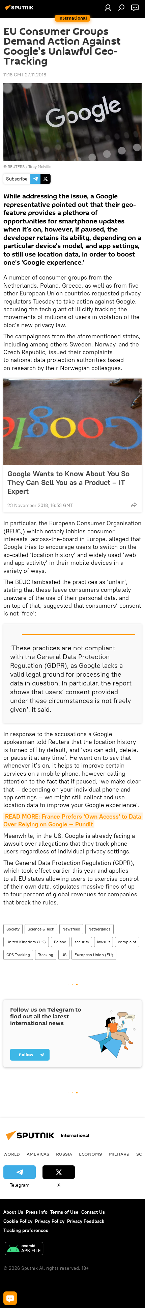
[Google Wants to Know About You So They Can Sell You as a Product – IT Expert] (72, 422)
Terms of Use (64, 1212)
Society (13, 928)
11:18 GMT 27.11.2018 (24, 75)
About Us (13, 1212)
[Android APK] (24, 1249)
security (82, 941)
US (63, 954)
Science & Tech (41, 928)
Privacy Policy (49, 1221)
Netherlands (99, 928)
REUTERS (16, 166)
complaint (127, 941)
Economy (90, 1154)
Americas (38, 1154)
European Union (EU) (94, 954)
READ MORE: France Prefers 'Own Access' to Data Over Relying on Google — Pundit (73, 820)
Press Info (37, 1212)
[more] (134, 504)
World (11, 1154)
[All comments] (10, 1298)
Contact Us (93, 1212)
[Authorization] (108, 7)
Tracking (45, 954)
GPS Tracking (18, 954)
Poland (60, 941)
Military (119, 1154)
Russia (64, 1154)
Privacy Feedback (85, 1221)
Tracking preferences (25, 1230)
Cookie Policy (17, 1221)
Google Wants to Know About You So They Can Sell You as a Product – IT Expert (68, 482)
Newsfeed (71, 928)
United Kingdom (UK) (26, 941)
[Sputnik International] (20, 10)
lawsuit (103, 941)
